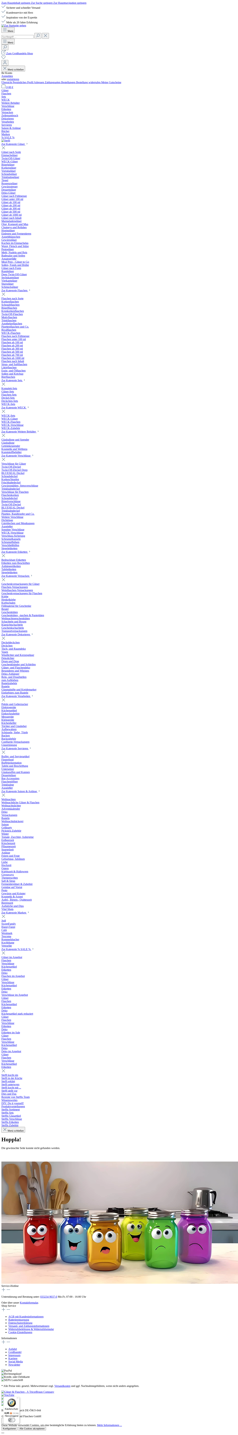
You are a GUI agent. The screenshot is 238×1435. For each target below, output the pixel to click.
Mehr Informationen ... (109, 1425)
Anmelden (7, 76)
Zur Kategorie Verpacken (15, 575)
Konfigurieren (9, 1428)
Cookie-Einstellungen (20, 1332)
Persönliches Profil (23, 82)
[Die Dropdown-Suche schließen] (45, 36)
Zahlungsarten (53, 82)
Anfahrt (12, 1349)
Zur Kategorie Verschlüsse (16, 455)
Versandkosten (62, 1385)
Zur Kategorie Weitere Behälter (19, 431)
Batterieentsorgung (18, 1319)
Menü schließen (16, 69)
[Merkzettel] (3, 58)
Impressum (14, 1355)
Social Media (15, 1361)
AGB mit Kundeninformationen (26, 1316)
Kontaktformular (29, 1302)
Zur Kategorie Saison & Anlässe (19, 791)
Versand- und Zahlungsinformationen (28, 1326)
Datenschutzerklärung (20, 1322)
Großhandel (14, 1352)
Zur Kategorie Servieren (15, 748)
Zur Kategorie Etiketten (14, 551)
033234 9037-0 (48, 1296)
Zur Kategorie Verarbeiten (16, 696)
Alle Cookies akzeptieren (32, 1428)
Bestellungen (68, 82)
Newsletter (14, 1364)
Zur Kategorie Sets (12, 380)
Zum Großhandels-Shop (19, 53)
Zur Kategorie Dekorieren (16, 634)
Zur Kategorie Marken (14, 912)
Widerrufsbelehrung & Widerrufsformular (31, 1329)
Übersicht (7, 82)
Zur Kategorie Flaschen (14, 290)
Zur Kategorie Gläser (13, 144)
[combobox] (17, 37)
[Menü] (18, 1399)
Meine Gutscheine (111, 82)
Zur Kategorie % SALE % (16, 949)
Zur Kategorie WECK (14, 407)
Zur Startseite (8, 1154)
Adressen (39, 82)
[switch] (11, 1420)
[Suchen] (37, 36)
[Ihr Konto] (4, 63)
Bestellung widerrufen (88, 82)
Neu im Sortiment (30, 1154)
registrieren (13, 79)
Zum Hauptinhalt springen (16, 2)
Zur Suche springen (42, 2)
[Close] (2, 1432)
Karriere (12, 1358)
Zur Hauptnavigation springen (69, 2)
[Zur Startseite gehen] (13, 25)
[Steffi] (119, 140)
